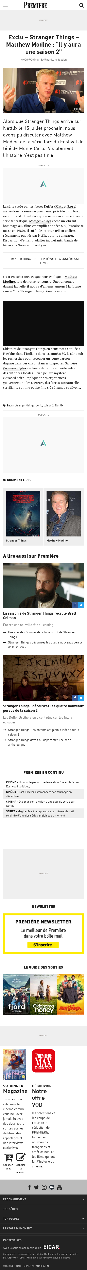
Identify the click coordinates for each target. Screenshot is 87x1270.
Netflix (59, 405)
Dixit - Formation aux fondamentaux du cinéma (45, 1257)
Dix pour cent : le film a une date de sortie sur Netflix (40, 803)
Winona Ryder (15, 368)
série (39, 405)
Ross (71, 206)
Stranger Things (40, 221)
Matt (59, 206)
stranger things (24, 405)
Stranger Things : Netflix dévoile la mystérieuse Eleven (44, 261)
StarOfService (10, 1257)
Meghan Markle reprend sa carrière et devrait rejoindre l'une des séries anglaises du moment (40, 813)
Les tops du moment (17, 1228)
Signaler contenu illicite (36, 1265)
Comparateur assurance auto (18, 1253)
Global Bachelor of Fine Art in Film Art (57, 1253)
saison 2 (49, 405)
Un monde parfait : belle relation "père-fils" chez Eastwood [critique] (42, 784)
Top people (11, 1218)
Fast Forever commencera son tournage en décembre (39, 794)
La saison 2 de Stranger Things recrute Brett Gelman (39, 615)
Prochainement (14, 1199)
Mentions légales (12, 1265)
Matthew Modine (57, 540)
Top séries (10, 1209)
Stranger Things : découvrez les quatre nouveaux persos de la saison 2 (43, 708)
